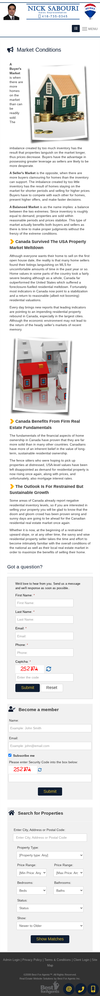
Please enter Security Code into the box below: (43, 762)
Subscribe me (24, 755)
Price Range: (26, 865)
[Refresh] (48, 669)
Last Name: (24, 612)
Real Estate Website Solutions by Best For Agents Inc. (50, 978)
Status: (22, 900)
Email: (21, 628)
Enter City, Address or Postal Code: (39, 830)
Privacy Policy (32, 960)
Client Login (81, 960)
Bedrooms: (25, 883)
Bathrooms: (62, 883)
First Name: (25, 595)
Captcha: (23, 661)
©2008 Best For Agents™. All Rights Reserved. (50, 974)
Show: (21, 918)
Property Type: (28, 847)
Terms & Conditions (57, 960)
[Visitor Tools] (76, 28)
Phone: (21, 645)
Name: (14, 720)
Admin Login (11, 960)
